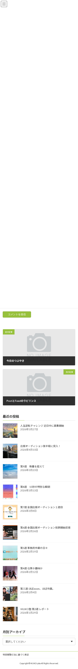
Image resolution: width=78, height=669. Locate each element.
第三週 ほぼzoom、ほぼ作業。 (37, 588)
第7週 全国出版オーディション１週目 (41, 507)
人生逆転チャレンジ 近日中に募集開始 (42, 425)
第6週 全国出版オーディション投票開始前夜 (45, 527)
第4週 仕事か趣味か (31, 568)
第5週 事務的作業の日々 (34, 547)
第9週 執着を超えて (32, 466)
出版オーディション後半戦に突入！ (40, 446)
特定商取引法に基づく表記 (16, 654)
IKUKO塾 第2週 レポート (34, 609)
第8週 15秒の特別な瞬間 (35, 486)
